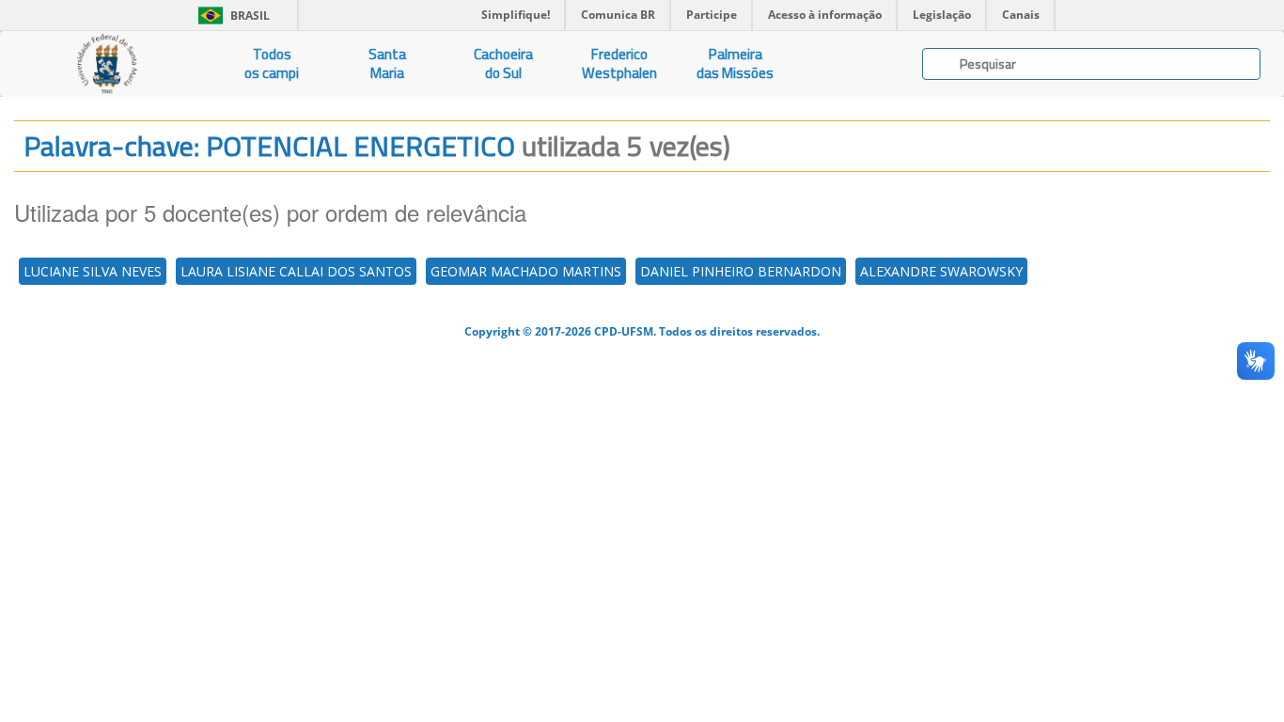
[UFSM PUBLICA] (107, 64)
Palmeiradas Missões (735, 63)
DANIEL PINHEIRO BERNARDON (740, 271)
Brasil (230, 16)
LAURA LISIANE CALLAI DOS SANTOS (296, 271)
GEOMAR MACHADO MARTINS (526, 271)
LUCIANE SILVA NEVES (92, 271)
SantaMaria (387, 63)
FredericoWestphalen (619, 63)
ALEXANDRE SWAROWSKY (941, 271)
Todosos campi (271, 63)
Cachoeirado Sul (503, 63)
